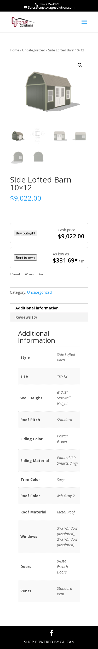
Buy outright (25, 233)
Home (14, 50)
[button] (80, 65)
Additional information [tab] (37, 307)
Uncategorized (33, 50)
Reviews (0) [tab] (26, 317)
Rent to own (25, 257)
